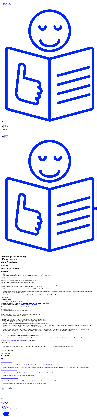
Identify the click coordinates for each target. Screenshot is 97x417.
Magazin (5, 129)
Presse (4, 410)
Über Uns (5, 126)
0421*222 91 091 (5, 402)
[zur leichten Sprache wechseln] (49, 121)
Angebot (5, 125)
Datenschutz (6, 407)
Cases (4, 127)
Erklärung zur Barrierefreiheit (10, 408)
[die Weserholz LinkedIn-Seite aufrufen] (7, 415)
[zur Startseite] (7, 7)
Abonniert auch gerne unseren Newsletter (10, 340)
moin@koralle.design (5, 403)
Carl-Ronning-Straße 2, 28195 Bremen (28, 304)
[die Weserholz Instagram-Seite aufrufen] (3, 415)
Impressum (5, 406)
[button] (95, 208)
